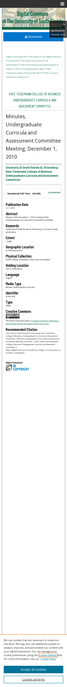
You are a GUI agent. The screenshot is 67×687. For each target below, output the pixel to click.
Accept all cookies (33, 669)
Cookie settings (48, 655)
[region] (33, 660)
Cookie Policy (48, 659)
